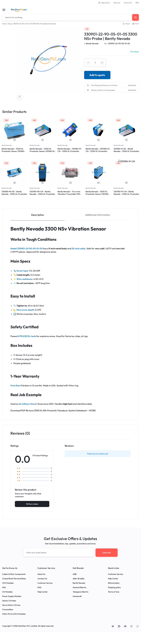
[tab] (37, 215)
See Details (132, 85)
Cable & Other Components (14, 574)
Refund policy (114, 583)
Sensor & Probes (9, 601)
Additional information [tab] (97, 214)
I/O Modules (7, 592)
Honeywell (77, 596)
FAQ (137, 3)
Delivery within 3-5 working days (103, 90)
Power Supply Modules (11, 596)
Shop (10, 24)
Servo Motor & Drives (11, 605)
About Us (116, 3)
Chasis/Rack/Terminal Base (14, 578)
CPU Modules (7, 583)
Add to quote (97, 75)
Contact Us (128, 3)
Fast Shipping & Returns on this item (104, 85)
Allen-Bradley (78, 578)
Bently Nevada (92, 43)
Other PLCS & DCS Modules (13, 614)
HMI (4, 587)
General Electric (79, 587)
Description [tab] (37, 214)
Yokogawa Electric (80, 592)
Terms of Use (113, 592)
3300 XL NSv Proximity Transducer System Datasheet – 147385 (65, 410)
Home (4, 24)
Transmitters (7, 609)
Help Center (105, 3)
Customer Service (44, 583)
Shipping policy (114, 587)
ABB (75, 574)
